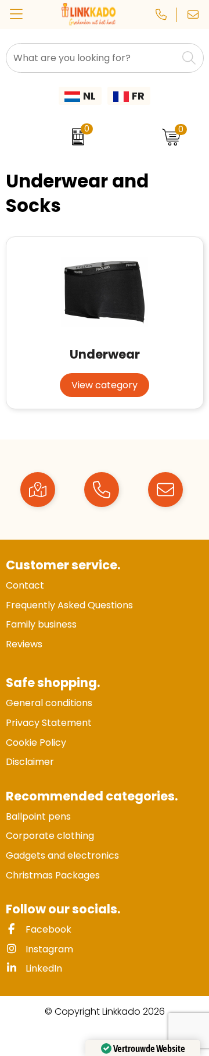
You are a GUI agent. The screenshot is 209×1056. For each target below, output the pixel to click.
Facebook (47, 929)
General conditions (49, 703)
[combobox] (92, 58)
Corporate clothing (50, 835)
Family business (41, 624)
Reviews (24, 644)
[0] (75, 137)
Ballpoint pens (38, 816)
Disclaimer (30, 761)
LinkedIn (42, 968)
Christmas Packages (53, 875)
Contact (25, 585)
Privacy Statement (49, 722)
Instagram (48, 949)
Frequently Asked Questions (69, 605)
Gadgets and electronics (62, 855)
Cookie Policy (36, 742)
